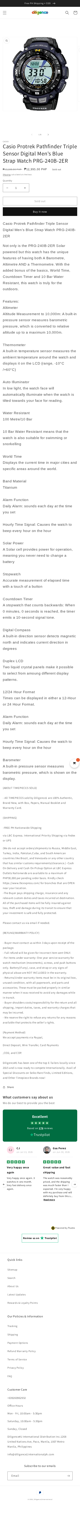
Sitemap (12, 1269)
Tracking (12, 1326)
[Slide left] (32, 135)
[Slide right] (48, 135)
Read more (13, 1199)
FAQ (9, 1376)
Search (11, 1278)
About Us (13, 1286)
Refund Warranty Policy (21, 1351)
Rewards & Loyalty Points (22, 1302)
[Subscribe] (68, 1476)
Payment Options (17, 1342)
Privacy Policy (15, 1367)
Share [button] (10, 1087)
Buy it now (40, 211)
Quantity (7, 180)
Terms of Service (17, 1359)
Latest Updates (16, 1294)
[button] (5, 13)
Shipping (7, 174)
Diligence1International (43, 1499)
